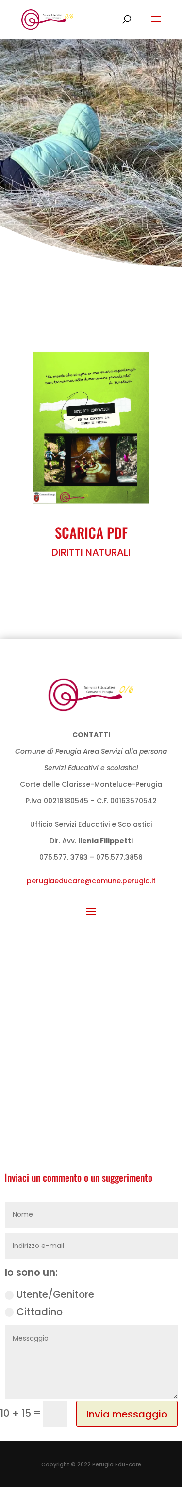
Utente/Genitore (55, 1294)
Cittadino (40, 1312)
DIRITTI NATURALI (91, 552)
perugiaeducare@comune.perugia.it (91, 881)
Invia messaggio (126, 1414)
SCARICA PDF (91, 532)
